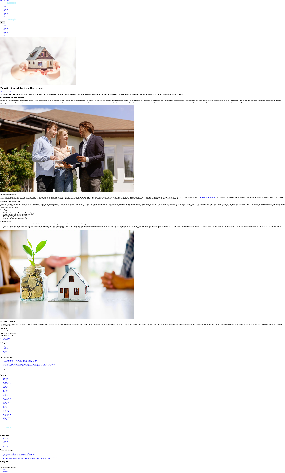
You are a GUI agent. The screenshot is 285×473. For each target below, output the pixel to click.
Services (5, 10)
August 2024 (6, 402)
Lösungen (5, 9)
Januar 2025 (6, 395)
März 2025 (5, 393)
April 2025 (5, 391)
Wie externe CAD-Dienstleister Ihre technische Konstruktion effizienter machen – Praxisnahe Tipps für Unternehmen (30, 364)
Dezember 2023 (6, 413)
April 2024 (5, 407)
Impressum (5, 471)
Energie (5, 8)
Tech (4, 14)
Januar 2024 (6, 411)
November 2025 (7, 383)
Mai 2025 (5, 390)
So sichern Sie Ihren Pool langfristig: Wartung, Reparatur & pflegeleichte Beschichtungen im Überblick (27, 365)
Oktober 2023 (6, 415)
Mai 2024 (5, 406)
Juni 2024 (5, 405)
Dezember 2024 (6, 397)
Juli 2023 (5, 419)
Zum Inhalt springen (5, 0)
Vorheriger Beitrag (5, 338)
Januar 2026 (6, 382)
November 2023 (7, 414)
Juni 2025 (5, 389)
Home (4, 6)
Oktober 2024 (6, 399)
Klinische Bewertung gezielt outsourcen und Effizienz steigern (17, 363)
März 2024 (5, 409)
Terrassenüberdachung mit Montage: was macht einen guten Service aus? (20, 360)
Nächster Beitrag (4, 339)
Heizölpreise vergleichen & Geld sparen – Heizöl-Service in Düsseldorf (19, 361)
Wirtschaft (5, 13)
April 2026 (5, 379)
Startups (5, 12)
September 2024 (7, 401)
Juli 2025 (5, 387)
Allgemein (5, 16)
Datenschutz (6, 469)
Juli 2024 (5, 403)
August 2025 (6, 386)
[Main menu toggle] (2, 22)
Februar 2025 (6, 394)
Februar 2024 (6, 410)
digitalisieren (2, 464)
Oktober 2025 (6, 385)
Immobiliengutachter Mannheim (207, 197)
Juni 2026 (5, 378)
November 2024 (7, 398)
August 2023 (6, 418)
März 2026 (5, 381)
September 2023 (7, 417)
